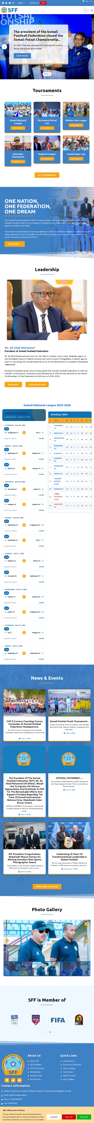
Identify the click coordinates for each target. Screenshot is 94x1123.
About (20, 3)
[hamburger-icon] (85, 10)
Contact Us (34, 3)
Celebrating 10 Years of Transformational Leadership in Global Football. (69, 857)
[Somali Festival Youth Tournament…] (69, 702)
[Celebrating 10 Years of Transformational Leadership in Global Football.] (69, 835)
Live (43, 3)
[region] (47, 1115)
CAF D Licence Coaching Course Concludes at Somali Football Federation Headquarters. (25, 724)
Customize (54, 1117)
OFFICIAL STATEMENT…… (69, 778)
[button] (92, 10)
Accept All (84, 1117)
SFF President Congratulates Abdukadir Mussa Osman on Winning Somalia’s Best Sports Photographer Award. (24, 858)
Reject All (69, 1117)
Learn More (16, 128)
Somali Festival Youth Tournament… (69, 721)
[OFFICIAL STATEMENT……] (69, 759)
